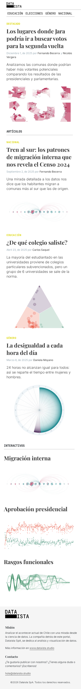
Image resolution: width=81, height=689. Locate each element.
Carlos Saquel (40, 249)
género (50, 13)
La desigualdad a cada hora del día (34, 348)
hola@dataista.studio (18, 673)
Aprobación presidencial (35, 509)
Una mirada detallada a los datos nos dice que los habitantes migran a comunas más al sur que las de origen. (37, 184)
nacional (65, 13)
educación (15, 13)
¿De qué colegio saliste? (36, 242)
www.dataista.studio (42, 648)
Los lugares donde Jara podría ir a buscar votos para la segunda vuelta (36, 38)
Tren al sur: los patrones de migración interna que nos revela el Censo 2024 (38, 157)
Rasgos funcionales (28, 562)
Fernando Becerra (49, 53)
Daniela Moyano (43, 360)
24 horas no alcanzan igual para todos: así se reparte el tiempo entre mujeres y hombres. (38, 372)
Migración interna (27, 458)
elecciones (34, 13)
